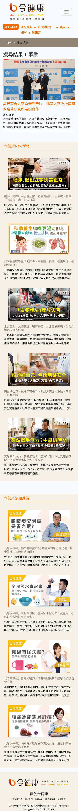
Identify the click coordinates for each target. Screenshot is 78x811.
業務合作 (39, 799)
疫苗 (63, 27)
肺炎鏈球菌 (46, 27)
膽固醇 (36, 32)
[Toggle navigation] (66, 12)
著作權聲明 (50, 799)
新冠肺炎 (26, 27)
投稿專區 (62, 799)
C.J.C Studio (48, 809)
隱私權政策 (17, 799)
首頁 (9, 42)
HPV (24, 32)
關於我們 (29, 799)
